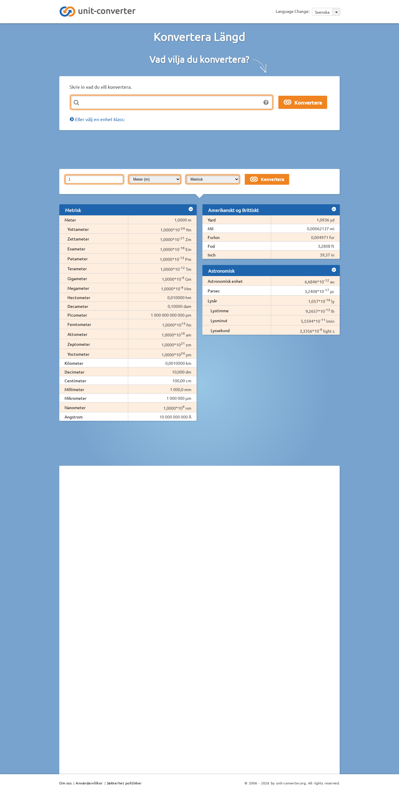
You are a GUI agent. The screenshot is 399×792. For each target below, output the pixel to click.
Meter (70, 219)
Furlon (214, 237)
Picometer (77, 315)
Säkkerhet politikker (124, 783)
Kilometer (74, 363)
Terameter (77, 268)
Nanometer (75, 407)
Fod (211, 246)
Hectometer (78, 297)
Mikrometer (75, 398)
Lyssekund (220, 330)
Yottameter (78, 229)
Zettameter (78, 238)
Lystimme (220, 310)
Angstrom (74, 416)
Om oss (65, 783)
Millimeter (74, 389)
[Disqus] (199, 550)
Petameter (77, 258)
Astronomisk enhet (225, 281)
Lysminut (219, 320)
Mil (211, 228)
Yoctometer (78, 354)
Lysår (212, 300)
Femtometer (79, 324)
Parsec (214, 290)
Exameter (76, 248)
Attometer (77, 334)
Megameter (78, 288)
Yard (212, 219)
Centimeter (75, 380)
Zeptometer (78, 344)
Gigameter (77, 278)
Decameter (77, 306)
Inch (212, 254)
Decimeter (74, 371)
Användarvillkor (89, 783)
